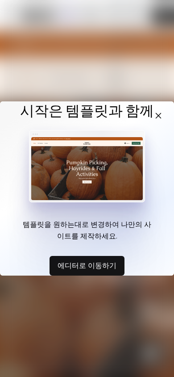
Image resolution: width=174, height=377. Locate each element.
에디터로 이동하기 (87, 265)
